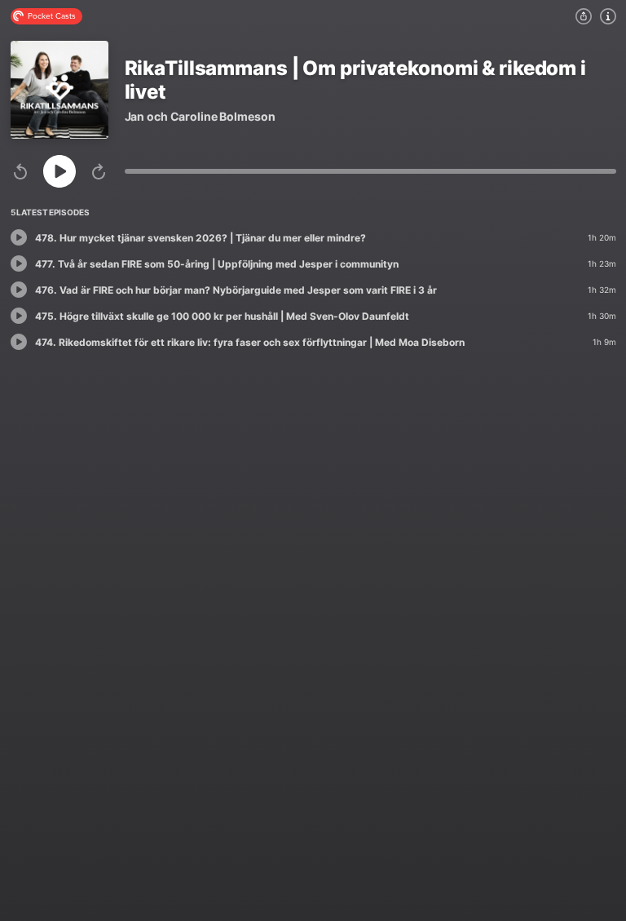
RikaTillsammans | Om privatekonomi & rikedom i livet (355, 80)
